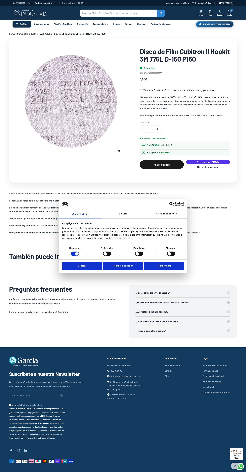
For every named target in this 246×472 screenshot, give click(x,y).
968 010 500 (20, 3)
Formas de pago (210, 370)
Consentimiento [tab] (80, 214)
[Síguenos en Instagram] (18, 451)
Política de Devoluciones (214, 365)
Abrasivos (141, 24)
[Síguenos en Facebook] (11, 451)
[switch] (107, 254)
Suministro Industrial (27, 33)
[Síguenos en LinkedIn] (25, 451)
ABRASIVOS (46, 33)
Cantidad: (145, 122)
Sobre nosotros (172, 365)
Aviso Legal (208, 386)
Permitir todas (164, 266)
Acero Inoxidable (41, 24)
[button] (122, 13)
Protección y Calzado (161, 24)
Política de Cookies (211, 381)
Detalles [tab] (123, 213)
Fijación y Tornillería (63, 24)
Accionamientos (100, 24)
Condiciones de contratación (216, 392)
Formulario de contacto (118, 365)
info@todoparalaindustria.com (43, 3)
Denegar (82, 266)
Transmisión (82, 24)
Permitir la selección (123, 266)
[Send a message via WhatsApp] (241, 467)
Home (12, 33)
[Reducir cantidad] (144, 128)
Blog (167, 376)
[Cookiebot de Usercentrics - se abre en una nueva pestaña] (171, 204)
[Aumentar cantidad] (157, 128)
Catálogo (24, 24)
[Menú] (241, 449)
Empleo (169, 370)
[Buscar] (161, 13)
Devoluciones (225, 3)
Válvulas (128, 24)
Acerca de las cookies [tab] (166, 213)
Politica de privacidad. (32, 405)
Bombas (116, 24)
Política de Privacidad (213, 376)
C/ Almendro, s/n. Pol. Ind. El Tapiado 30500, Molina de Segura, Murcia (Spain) (123, 385)
